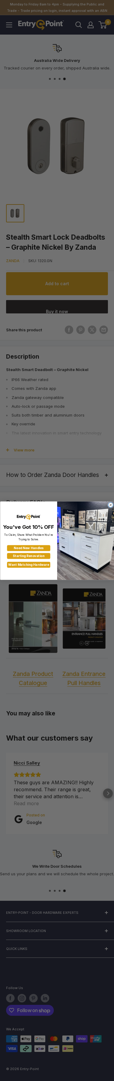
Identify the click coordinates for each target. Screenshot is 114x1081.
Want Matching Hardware (28, 565)
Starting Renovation (28, 556)
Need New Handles (28, 548)
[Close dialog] (110, 504)
